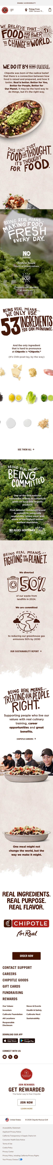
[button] (26, 956)
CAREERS (9, 974)
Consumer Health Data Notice (14, 1140)
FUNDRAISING (13, 992)
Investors (7, 1010)
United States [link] (15, 1120)
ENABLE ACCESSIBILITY (26, 3)
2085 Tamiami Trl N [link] (36, 11)
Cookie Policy (7, 1148)
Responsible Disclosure (8, 1024)
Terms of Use (7, 1144)
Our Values (8, 1006)
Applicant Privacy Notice (12, 1132)
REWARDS (10, 999)
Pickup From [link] (34, 9)
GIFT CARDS (11, 986)
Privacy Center (8, 1152)
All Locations (9, 1018)
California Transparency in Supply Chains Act (19, 1136)
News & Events (33, 1006)
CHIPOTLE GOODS (15, 980)
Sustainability (33, 1018)
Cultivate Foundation (13, 1014)
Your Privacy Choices (10, 1159)
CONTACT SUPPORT (17, 967)
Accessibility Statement (11, 1128)
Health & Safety (34, 1010)
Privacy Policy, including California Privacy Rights (21, 1156)
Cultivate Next (33, 1014)
